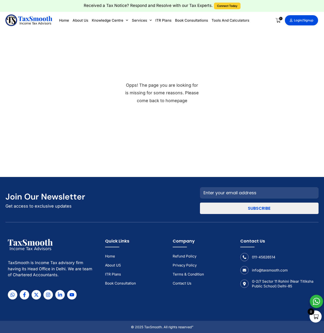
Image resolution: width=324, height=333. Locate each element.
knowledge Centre (107, 20)
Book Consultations (191, 20)
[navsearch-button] (270, 20)
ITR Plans (163, 20)
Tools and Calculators (230, 20)
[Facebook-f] (24, 295)
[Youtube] (72, 295)
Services (139, 20)
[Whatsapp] (12, 295)
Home (64, 20)
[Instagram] (48, 295)
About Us (80, 20)
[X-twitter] (36, 295)
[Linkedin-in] (60, 295)
